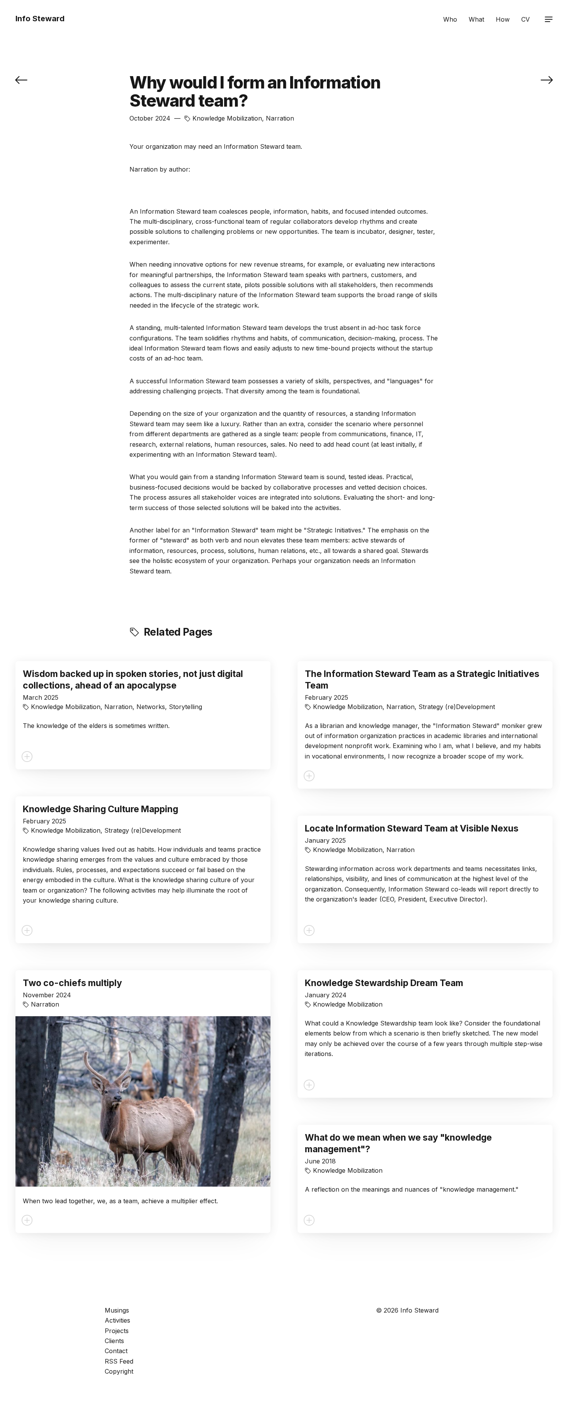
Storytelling (185, 707)
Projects (117, 1331)
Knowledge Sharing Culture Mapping (100, 809)
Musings (117, 1310)
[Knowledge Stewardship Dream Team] (547, 79)
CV (525, 19)
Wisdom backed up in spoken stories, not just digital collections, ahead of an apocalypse (133, 679)
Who (450, 19)
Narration (280, 118)
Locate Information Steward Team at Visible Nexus (412, 828)
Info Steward (40, 18)
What (476, 19)
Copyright (119, 1371)
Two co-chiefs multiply (72, 983)
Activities (117, 1320)
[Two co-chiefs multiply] (21, 79)
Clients (114, 1341)
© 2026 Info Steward (407, 1310)
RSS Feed (119, 1361)
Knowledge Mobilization (227, 118)
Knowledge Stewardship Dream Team (384, 983)
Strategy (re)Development (456, 707)
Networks (150, 707)
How (503, 19)
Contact (116, 1351)
